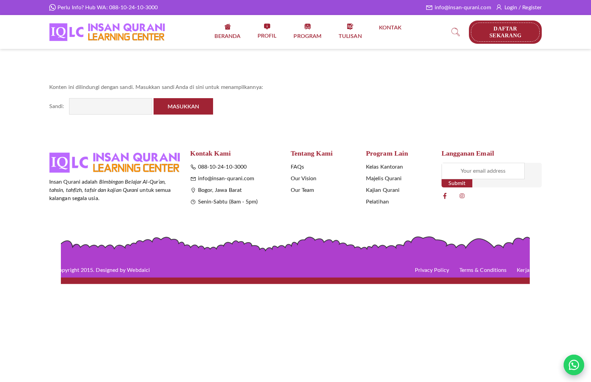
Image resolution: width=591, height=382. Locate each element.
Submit (456, 183)
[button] (574, 365)
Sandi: (57, 106)
